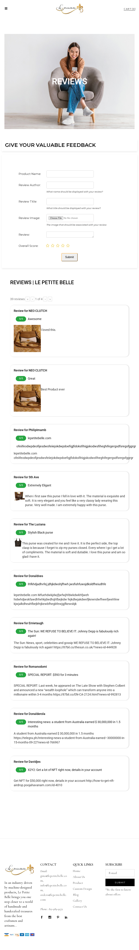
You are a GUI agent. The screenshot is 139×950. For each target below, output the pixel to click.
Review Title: (28, 201)
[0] (127, 8)
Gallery (77, 900)
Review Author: (30, 185)
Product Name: (30, 174)
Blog (76, 895)
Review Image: (29, 218)
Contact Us (80, 906)
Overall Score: (28, 246)
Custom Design (82, 889)
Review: (24, 234)
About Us (79, 877)
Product (78, 883)
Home (77, 871)
